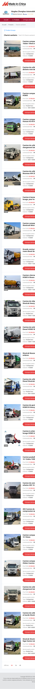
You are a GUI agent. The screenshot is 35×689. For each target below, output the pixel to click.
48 (20, 665)
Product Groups (10, 30)
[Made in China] (14, 4)
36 (16, 665)
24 (12, 665)
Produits (16, 20)
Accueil (6, 20)
